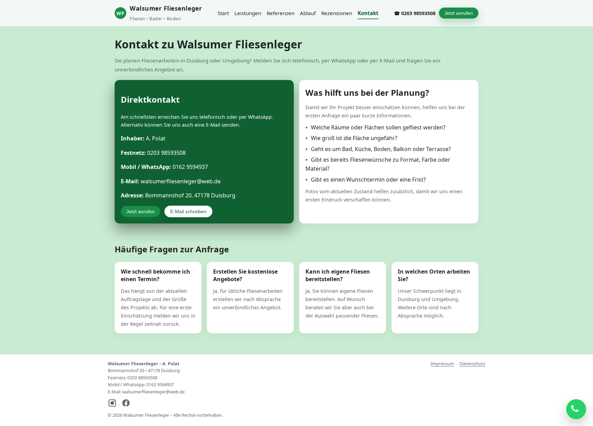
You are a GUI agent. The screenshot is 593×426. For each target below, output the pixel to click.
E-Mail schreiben (188, 211)
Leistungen (247, 13)
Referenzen (280, 13)
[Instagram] (112, 404)
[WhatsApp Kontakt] (576, 409)
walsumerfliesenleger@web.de (181, 181)
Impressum (442, 363)
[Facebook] (125, 404)
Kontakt (368, 13)
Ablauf (308, 13)
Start (223, 13)
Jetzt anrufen (458, 13)
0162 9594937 (190, 167)
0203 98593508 (166, 153)
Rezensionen (336, 13)
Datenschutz (472, 363)
